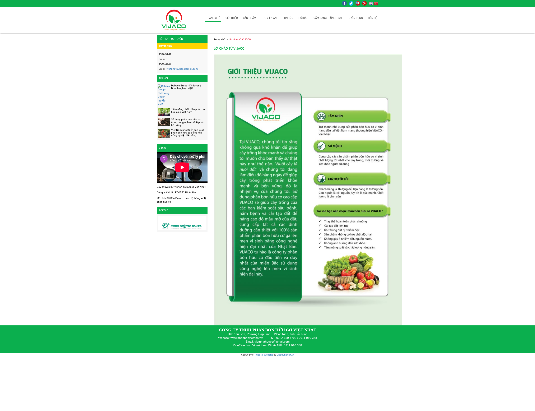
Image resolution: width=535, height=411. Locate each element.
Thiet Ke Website (263, 354)
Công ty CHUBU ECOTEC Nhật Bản (176, 192)
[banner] (174, 19)
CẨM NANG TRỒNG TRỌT (327, 18)
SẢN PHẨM (249, 18)
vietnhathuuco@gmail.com (182, 68)
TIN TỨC (288, 18)
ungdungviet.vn (285, 354)
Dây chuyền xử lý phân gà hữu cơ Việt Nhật (181, 186)
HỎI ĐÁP (303, 18)
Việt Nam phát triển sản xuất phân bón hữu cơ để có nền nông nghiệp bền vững (187, 132)
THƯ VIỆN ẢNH (270, 18)
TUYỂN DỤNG (355, 18)
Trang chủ (213, 18)
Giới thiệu (231, 18)
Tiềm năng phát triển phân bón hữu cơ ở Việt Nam (188, 110)
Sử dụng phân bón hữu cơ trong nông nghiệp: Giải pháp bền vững (187, 122)
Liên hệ (372, 18)
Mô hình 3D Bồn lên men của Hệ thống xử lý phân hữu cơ (181, 200)
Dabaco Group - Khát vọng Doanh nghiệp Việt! (186, 87)
